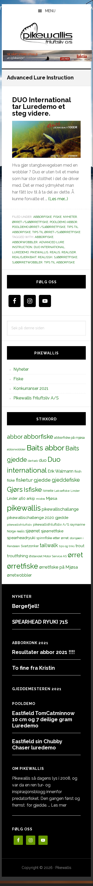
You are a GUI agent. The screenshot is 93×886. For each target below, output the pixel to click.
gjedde (42, 480)
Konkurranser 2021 (30, 388)
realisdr (69, 252)
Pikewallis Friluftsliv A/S (36, 398)
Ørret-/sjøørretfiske (30, 222)
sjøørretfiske (65, 257)
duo (43, 460)
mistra (40, 499)
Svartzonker (30, 546)
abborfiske (44, 237)
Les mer (58, 805)
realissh (45, 257)
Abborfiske (42, 217)
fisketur (24, 480)
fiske (11, 480)
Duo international (49, 247)
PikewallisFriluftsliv (46, 34)
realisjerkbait (24, 257)
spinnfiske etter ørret (52, 538)
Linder (75, 491)
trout (79, 545)
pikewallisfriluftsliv (19, 524)
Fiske (57, 217)
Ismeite (48, 491)
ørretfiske (22, 566)
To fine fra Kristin (33, 668)
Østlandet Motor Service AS (48, 556)
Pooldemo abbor (63, 222)
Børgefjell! (25, 606)
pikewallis (39, 252)
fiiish (77, 471)
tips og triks (66, 546)
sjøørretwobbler (27, 262)
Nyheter (70, 217)
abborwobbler (25, 242)
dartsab (33, 460)
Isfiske (33, 489)
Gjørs (15, 489)
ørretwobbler (19, 575)
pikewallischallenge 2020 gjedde (37, 517)
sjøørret (33, 530)
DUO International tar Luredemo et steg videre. (41, 106)
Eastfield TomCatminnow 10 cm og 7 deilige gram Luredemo (43, 719)
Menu (50, 11)
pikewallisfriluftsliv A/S (51, 524)
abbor (15, 436)
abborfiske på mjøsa (69, 437)
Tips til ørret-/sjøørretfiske (56, 232)
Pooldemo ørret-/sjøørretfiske (38, 227)
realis (55, 252)
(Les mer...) (58, 198)
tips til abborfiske (59, 262)
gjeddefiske (66, 480)
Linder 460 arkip (21, 498)
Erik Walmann (60, 471)
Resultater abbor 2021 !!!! (43, 652)
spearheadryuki (21, 537)
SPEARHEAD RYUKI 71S (40, 622)
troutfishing (17, 556)
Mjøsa (51, 498)
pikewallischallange (60, 509)
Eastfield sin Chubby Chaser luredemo (37, 744)
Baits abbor (45, 447)
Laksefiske (62, 491)
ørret (75, 555)
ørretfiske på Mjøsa (58, 567)
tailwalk (49, 545)
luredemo (20, 252)
